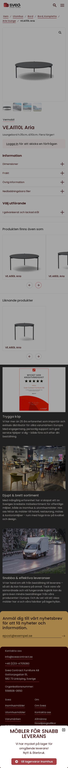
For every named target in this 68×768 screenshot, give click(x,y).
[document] (34, 384)
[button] (63, 730)
